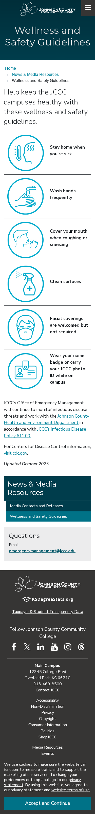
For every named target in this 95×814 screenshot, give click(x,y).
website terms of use (70, 790)
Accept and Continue (47, 803)
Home (10, 68)
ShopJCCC (47, 737)
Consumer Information (47, 725)
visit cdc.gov (15, 453)
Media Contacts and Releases (36, 506)
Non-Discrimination (47, 706)
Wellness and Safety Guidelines (38, 516)
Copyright (47, 719)
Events (47, 753)
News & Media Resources (35, 74)
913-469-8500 (47, 684)
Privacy (47, 712)
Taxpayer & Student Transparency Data (47, 612)
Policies (47, 731)
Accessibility (47, 700)
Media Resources (47, 747)
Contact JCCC (48, 690)
